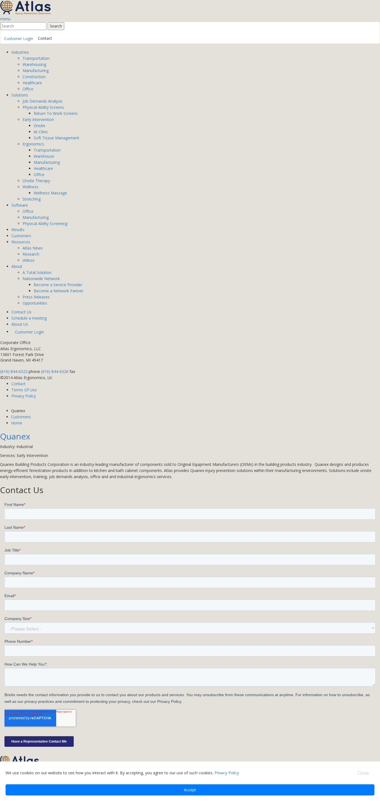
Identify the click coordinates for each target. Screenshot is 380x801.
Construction (34, 76)
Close (363, 773)
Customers (21, 235)
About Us (19, 324)
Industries (20, 52)
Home (16, 423)
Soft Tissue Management (56, 137)
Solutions (19, 95)
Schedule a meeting (29, 318)
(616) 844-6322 (14, 371)
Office (28, 89)
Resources (20, 241)
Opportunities (35, 303)
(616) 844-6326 (54, 371)
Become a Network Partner (58, 290)
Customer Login (18, 38)
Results (17, 229)
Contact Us (21, 312)
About (16, 266)
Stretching (32, 199)
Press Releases (36, 297)
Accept (190, 789)
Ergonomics (33, 144)
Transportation (36, 58)
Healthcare (32, 82)
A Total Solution (37, 272)
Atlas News (33, 248)
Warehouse (44, 156)
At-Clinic (41, 131)
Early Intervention (38, 119)
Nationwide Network (41, 278)
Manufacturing (36, 70)
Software (19, 205)
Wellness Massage (50, 193)
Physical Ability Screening (45, 223)
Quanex (15, 436)
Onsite (39, 125)
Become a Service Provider (58, 284)
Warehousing (34, 64)
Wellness (30, 186)
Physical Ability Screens (43, 107)
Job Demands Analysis (43, 101)
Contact (45, 38)
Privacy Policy (23, 396)
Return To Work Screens (56, 113)
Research (31, 254)
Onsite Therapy (36, 180)
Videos (28, 260)
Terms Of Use (24, 389)
